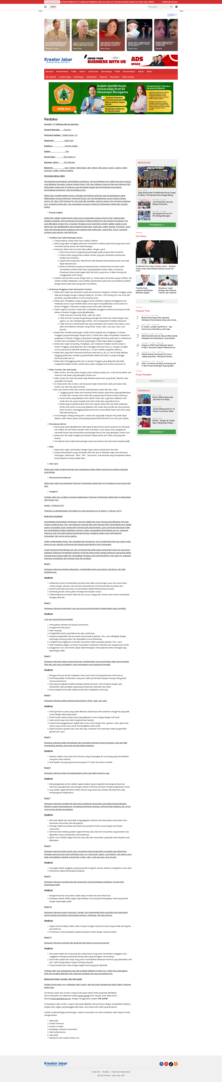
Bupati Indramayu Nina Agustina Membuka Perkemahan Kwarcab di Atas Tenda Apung (159, 319)
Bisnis (149, 71)
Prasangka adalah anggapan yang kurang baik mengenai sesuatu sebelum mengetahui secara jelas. (90, 868)
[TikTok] (171, 1064)
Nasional (103, 77)
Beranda (49, 71)
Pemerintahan (62, 71)
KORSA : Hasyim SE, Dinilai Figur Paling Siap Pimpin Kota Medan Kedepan (163, 422)
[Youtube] (166, 1064)
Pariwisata (114, 77)
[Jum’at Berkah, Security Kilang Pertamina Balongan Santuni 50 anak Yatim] (144, 204)
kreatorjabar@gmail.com (60, 998)
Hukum (82, 71)
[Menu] (46, 7)
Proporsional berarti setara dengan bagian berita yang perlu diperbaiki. (78, 965)
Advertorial (93, 71)
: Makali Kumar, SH (60, 135)
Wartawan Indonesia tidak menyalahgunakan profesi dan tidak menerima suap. (77, 773)
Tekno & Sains (128, 77)
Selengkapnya (156, 225)
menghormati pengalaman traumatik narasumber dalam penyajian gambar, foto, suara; (85, 642)
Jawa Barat (91, 77)
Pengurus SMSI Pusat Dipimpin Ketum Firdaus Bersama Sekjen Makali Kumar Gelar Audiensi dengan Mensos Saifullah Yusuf (159, 346)
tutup (40, 11)
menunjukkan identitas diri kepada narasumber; (69, 624)
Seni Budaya (106, 71)
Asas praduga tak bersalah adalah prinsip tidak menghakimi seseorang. (78, 689)
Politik (73, 71)
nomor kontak (84, 995)
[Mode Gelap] (176, 7)
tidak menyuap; (55, 630)
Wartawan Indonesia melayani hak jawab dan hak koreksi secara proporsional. (76, 943)
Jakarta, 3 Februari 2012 (54, 505)
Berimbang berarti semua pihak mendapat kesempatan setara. (75, 591)
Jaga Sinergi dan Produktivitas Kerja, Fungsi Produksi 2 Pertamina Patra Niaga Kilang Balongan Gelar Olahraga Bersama (157, 194)
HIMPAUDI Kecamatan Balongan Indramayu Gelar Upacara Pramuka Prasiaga (150, 2)
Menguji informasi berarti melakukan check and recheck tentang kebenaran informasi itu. (86, 675)
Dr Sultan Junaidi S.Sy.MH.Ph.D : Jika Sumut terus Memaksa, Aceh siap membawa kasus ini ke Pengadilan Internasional (157, 328)
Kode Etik (96, 1072)
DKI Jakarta (51, 77)
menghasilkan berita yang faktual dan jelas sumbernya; (72, 633)
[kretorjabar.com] (58, 60)
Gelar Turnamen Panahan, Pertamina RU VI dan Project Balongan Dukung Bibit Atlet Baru (159, 364)
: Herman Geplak (61, 146)
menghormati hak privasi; (59, 627)
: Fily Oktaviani (59, 162)
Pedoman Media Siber (121, 1072)
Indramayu (78, 77)
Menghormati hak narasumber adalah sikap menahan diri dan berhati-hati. (80, 895)
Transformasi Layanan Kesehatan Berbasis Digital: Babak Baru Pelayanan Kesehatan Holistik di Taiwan (145, 290)
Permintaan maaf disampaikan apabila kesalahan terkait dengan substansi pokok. (83, 932)
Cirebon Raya (65, 77)
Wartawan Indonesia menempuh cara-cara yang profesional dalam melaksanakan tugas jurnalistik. (85, 608)
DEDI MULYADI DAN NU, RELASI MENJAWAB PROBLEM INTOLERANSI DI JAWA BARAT (159, 337)
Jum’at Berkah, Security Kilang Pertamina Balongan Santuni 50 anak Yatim (163, 203)
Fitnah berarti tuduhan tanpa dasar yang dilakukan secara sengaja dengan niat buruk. (84, 717)
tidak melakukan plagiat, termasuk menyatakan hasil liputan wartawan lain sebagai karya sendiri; (89, 645)
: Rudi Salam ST (60, 157)
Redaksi (51, 119)
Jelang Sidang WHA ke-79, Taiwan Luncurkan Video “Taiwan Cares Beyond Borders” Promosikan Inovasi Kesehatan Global (163, 410)
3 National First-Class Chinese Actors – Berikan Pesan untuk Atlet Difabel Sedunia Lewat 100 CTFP (156, 268)
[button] (171, 7)
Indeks (53, 7)
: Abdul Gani (58, 140)
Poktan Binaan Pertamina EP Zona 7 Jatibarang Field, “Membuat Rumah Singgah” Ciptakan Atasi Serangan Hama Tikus (159, 355)
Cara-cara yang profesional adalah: (58, 619)
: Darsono (57, 129)
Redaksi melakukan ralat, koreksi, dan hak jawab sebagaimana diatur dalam (83, 984)
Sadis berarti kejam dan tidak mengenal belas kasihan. (71, 720)
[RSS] (176, 1064)
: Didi (56, 151)
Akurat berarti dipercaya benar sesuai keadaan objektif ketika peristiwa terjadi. (81, 589)
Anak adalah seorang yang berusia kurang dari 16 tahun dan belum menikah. (81, 762)
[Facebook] (161, 1064)
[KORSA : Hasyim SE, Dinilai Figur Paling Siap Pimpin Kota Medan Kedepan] (144, 422)
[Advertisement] (32, 48)
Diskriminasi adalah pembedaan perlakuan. (67, 871)
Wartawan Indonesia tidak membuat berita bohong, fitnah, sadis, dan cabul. (75, 700)
